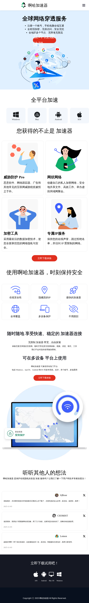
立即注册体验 (44, 40)
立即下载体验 (44, 258)
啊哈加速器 (44, 598)
